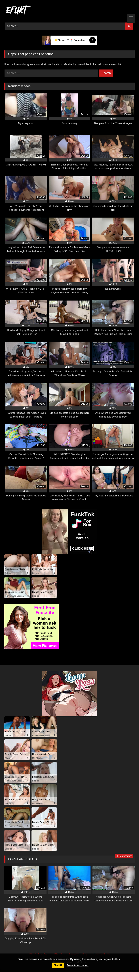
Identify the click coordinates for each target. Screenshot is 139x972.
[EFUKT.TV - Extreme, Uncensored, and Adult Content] (69, 11)
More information (78, 965)
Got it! (58, 965)
